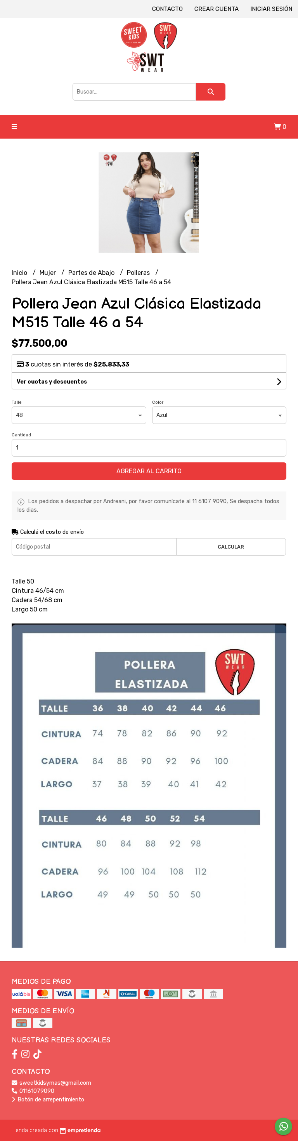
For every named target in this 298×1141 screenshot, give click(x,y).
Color (157, 402)
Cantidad (21, 435)
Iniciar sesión (271, 8)
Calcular (231, 547)
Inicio (20, 272)
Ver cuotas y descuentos (52, 382)
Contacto (167, 8)
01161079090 (36, 1091)
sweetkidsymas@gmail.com (54, 1083)
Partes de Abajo (92, 272)
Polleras (139, 272)
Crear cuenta (216, 8)
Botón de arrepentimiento (50, 1099)
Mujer (48, 272)
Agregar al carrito (149, 471)
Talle (17, 402)
